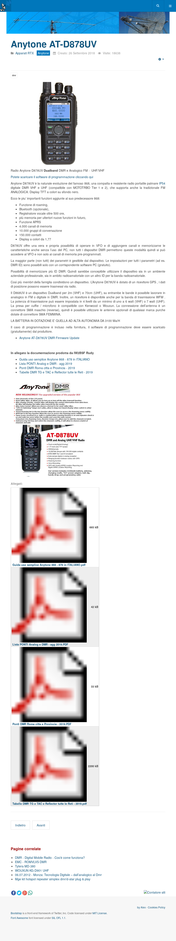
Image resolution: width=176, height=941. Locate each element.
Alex (143, 907)
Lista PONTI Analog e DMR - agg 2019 (45, 363)
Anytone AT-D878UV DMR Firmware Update (49, 338)
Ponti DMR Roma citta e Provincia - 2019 (47, 368)
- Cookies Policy (155, 907)
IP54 (162, 183)
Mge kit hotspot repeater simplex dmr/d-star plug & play (52, 879)
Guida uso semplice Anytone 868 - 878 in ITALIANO (54, 359)
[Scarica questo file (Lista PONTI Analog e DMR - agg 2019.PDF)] (49, 606)
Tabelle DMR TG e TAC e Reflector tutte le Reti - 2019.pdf (49, 804)
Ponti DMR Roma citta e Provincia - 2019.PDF (41, 724)
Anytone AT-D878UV (54, 43)
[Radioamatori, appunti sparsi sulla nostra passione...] (5, 5)
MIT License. (100, 913)
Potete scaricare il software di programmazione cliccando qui (52, 177)
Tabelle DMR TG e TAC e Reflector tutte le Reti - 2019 (56, 372)
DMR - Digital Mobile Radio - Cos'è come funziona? (50, 857)
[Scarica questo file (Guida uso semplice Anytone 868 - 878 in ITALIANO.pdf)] (49, 527)
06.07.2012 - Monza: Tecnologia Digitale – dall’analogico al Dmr (58, 875)
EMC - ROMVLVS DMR (31, 862)
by (139, 907)
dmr (14, 75)
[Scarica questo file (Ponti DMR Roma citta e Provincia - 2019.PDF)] (49, 686)
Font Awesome (19, 918)
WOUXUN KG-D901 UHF (32, 870)
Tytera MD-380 (25, 866)
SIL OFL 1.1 (58, 918)
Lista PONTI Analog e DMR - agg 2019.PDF (40, 644)
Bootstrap (16, 913)
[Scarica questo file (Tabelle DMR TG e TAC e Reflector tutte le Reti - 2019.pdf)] (49, 766)
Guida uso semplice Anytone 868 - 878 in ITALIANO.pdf (48, 565)
